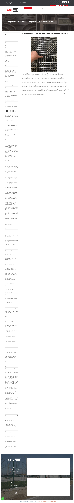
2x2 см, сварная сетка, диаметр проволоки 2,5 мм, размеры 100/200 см (11, 134)
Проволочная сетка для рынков (11, 262)
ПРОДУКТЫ (53, 8)
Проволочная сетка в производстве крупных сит (10, 279)
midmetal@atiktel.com (15, 489)
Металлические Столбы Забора (11, 318)
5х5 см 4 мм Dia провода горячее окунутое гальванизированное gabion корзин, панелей (11, 377)
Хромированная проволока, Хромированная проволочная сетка (10, 111)
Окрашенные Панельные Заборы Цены (11, 316)
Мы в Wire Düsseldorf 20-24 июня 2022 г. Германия (11, 421)
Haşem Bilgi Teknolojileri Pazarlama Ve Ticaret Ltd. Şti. (48, 501)
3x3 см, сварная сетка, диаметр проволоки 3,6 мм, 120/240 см (11, 156)
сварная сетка (7, 67)
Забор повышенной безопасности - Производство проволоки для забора (11, 80)
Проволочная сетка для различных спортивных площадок (11, 255)
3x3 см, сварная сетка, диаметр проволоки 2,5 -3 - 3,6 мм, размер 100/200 (11, 151)
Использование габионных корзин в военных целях (11, 312)
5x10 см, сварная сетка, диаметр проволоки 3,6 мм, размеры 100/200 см (11, 188)
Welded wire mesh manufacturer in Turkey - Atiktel (11, 241)
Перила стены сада (8, 292)
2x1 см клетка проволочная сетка (11, 122)
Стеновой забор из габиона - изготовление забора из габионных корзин (10, 407)
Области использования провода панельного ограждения (11, 84)
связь (65, 12)
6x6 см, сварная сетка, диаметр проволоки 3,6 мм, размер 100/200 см (11, 198)
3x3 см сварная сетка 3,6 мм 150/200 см (10, 160)
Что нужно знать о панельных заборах (11, 107)
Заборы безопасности (9, 289)
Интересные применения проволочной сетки (10, 92)
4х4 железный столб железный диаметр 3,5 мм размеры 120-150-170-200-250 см (11, 168)
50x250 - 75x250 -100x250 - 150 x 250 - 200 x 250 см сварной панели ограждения (11, 237)
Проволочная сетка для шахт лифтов (10, 295)
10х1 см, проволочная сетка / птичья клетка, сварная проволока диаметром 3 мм (10, 203)
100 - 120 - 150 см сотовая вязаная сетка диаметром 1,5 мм (11, 218)
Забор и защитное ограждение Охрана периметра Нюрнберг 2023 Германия (11, 447)
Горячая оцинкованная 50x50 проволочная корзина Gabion (10, 357)
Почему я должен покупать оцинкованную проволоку (10, 100)
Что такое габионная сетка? (10, 308)
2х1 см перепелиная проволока (11, 125)
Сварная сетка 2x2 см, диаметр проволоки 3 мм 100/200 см (11, 138)
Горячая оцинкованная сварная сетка (11, 361)
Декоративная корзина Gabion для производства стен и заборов (11, 369)
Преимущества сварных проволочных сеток (9, 76)
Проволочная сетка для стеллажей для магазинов (10, 265)
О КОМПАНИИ (47, 8)
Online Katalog (27, 8)
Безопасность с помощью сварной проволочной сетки (11, 64)
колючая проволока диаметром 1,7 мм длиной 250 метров (11, 227)
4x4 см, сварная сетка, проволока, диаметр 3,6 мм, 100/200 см (11, 163)
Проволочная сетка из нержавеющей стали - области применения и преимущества (11, 71)
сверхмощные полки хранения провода (11, 349)
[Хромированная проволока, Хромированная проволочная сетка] (12, 10)
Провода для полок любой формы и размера (11, 48)
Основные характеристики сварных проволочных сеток (10, 88)
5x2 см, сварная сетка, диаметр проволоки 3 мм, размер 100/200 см (11, 179)
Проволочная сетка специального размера (11, 103)
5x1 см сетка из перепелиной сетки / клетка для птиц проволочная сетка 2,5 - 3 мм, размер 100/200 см (10, 173)
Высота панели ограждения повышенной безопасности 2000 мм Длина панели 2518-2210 (11, 335)
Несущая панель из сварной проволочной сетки (10, 52)
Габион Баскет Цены (9, 302)
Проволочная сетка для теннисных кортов (9, 247)
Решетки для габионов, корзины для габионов (11, 56)
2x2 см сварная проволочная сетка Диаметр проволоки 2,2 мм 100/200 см (11, 129)
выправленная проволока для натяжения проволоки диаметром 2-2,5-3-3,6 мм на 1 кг (11, 232)
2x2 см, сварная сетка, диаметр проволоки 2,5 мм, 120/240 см (11, 142)
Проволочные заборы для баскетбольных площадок (10, 251)
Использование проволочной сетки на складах (10, 259)
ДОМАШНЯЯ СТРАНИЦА (38, 8)
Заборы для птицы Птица (10, 244)
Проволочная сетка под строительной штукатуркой (10, 286)
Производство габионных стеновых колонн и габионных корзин (11, 412)
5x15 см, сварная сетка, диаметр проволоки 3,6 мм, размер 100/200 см (11, 193)
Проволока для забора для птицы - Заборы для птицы (11, 120)
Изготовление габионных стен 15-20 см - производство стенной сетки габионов (11, 417)
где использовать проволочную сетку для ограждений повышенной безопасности (11, 438)
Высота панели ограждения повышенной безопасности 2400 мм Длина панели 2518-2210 (11, 340)
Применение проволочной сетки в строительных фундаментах (11, 299)
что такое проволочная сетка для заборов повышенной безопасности (11, 442)
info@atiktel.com (15, 473)
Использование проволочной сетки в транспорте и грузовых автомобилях (11, 274)
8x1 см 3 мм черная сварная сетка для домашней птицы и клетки (11, 373)
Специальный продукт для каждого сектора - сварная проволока (10, 60)
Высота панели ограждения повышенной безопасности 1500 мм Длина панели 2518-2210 (11, 330)
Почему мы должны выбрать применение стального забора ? (11, 403)
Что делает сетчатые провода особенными (11, 96)
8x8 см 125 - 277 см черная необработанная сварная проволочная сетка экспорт (10, 365)
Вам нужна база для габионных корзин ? (11, 353)
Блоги (65, 8)
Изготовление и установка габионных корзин (10, 305)
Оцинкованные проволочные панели (10, 39)
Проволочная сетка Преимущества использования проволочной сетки (11, 44)
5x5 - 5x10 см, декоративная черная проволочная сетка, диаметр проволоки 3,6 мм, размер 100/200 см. (10, 222)
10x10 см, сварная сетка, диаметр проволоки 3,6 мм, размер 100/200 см (11, 208)
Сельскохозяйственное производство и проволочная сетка (10, 269)
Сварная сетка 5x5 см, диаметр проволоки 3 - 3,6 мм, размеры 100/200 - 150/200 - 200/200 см (11, 183)
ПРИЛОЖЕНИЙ (60, 8)
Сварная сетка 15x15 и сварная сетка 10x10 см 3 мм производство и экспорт (11, 392)
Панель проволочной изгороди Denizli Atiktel (11, 326)
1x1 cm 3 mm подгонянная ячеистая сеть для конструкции (11, 388)
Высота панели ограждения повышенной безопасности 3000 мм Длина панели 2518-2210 (11, 345)
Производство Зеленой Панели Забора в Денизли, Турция (11, 322)
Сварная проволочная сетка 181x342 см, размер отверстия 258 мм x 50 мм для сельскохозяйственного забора (11, 398)
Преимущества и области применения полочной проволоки (11, 116)
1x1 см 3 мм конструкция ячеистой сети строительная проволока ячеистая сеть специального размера (11, 383)
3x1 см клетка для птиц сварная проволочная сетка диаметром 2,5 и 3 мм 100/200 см (11, 146)
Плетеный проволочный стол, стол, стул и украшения (10, 283)
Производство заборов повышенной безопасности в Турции (10, 433)
